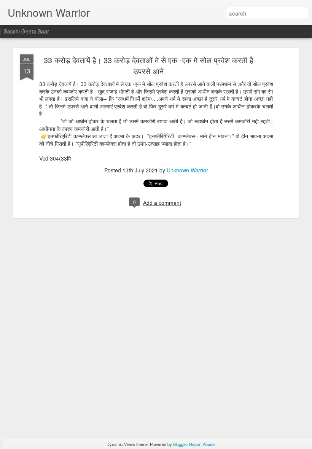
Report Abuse (202, 444)
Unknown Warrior (187, 170)
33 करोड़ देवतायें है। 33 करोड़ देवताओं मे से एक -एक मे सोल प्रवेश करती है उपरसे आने (148, 65)
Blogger (180, 444)
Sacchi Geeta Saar (26, 31)
